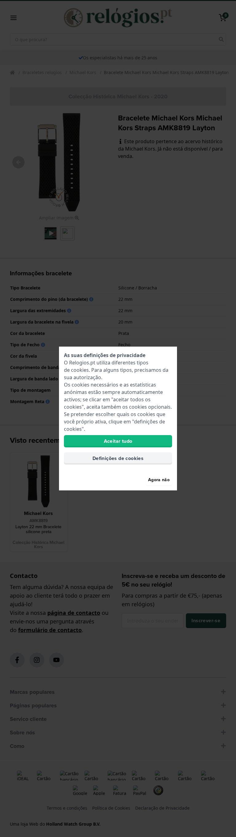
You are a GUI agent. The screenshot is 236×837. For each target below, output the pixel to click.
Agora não (159, 480)
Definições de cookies (118, 458)
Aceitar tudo (118, 441)
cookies (80, 370)
